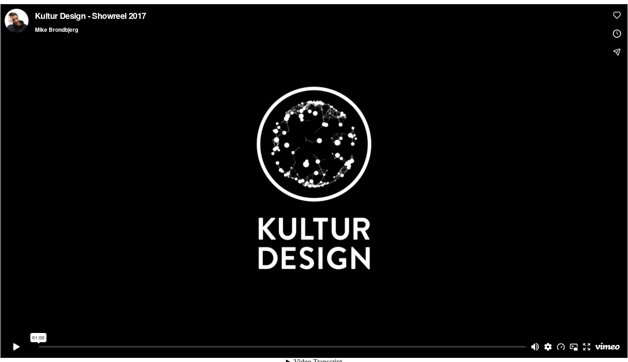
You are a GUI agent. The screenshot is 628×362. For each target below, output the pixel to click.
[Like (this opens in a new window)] (617, 15)
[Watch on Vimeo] (607, 346)
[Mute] (535, 346)
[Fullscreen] (586, 346)
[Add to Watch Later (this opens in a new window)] (617, 33)
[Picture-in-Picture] (573, 346)
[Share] (617, 52)
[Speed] (560, 346)
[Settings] (548, 346)
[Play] (16, 346)
